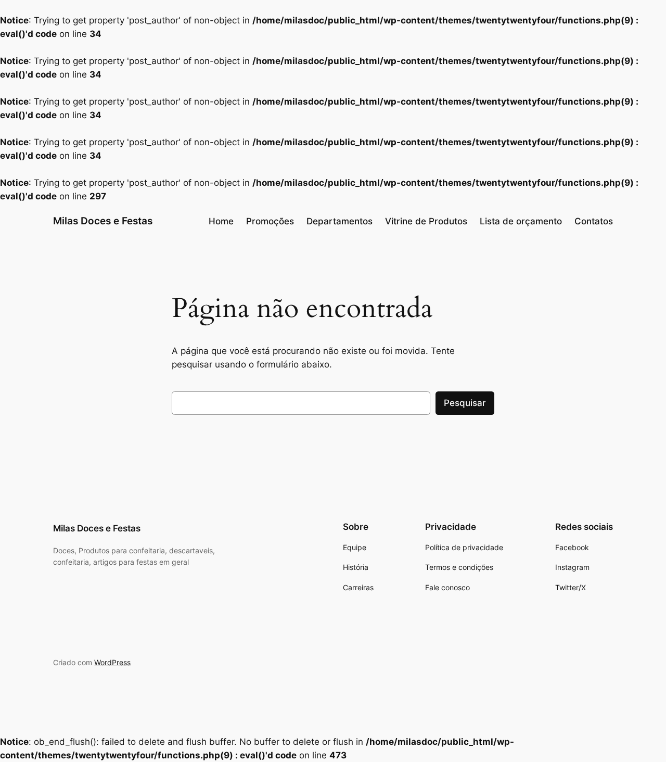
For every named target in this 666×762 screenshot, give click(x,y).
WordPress (112, 662)
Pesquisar (465, 403)
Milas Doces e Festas (102, 220)
